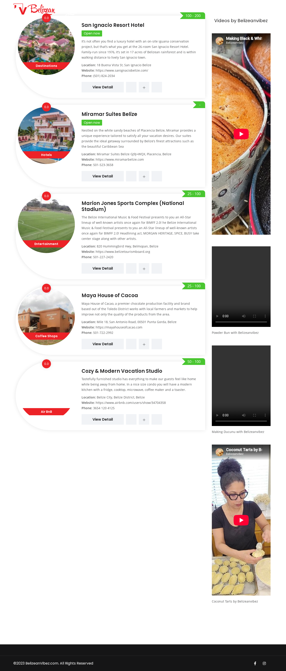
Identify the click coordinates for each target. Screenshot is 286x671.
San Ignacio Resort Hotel (113, 25)
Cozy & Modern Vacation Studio (122, 371)
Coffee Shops (46, 336)
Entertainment (46, 244)
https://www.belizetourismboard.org (123, 251)
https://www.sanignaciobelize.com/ (122, 70)
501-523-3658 (103, 165)
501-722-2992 (103, 332)
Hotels (46, 155)
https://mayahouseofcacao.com (119, 327)
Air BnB (46, 411)
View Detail (103, 87)
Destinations (46, 66)
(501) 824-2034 (104, 76)
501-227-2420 (103, 257)
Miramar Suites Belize (109, 114)
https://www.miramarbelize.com (120, 159)
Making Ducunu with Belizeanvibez (238, 432)
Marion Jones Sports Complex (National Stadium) (133, 206)
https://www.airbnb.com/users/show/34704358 (131, 402)
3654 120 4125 (104, 408)
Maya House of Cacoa (110, 295)
